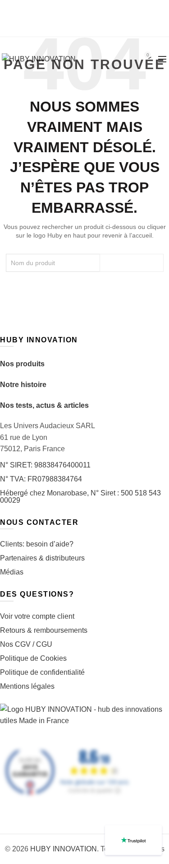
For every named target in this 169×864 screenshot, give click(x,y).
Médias (11, 572)
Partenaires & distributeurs (42, 558)
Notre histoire (23, 384)
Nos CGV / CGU (26, 644)
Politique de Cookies (33, 658)
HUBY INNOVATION (63, 849)
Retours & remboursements (43, 630)
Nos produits (22, 364)
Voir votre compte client (37, 616)
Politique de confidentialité (42, 672)
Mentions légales (27, 686)
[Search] (122, 59)
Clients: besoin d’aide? (36, 544)
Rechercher (131, 262)
